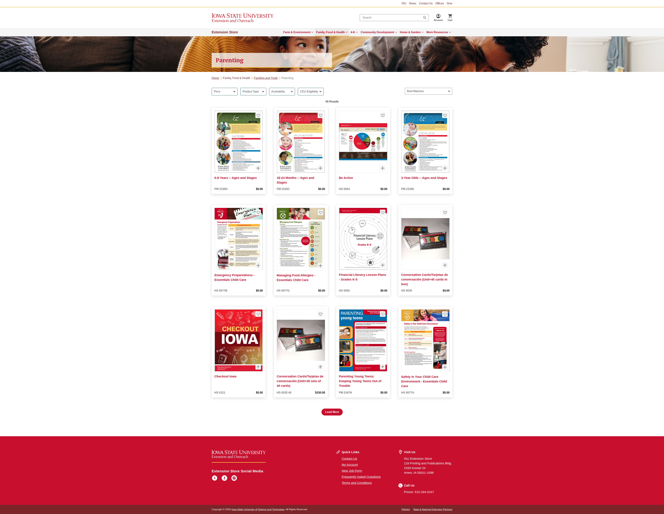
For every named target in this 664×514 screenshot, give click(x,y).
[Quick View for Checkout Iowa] (258, 367)
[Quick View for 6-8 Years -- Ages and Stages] (258, 168)
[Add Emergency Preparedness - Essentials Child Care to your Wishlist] (258, 212)
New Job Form (352, 471)
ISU (404, 3)
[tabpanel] (332, 250)
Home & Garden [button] (410, 32)
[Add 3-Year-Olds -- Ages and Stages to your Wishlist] (445, 115)
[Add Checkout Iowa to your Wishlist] (258, 314)
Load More (332, 411)
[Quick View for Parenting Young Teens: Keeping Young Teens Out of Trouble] (382, 367)
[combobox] (394, 17)
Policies (406, 509)
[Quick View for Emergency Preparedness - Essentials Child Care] (258, 265)
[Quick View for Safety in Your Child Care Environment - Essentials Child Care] (445, 367)
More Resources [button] (437, 32)
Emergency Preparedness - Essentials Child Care (234, 277)
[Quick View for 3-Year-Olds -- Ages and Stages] (445, 168)
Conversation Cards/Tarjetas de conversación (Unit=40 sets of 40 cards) (300, 381)
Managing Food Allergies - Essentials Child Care (296, 278)
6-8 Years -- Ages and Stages (235, 178)
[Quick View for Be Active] (382, 168)
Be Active (346, 178)
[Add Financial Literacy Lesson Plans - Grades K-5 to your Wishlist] (382, 212)
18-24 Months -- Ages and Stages (295, 180)
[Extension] (243, 17)
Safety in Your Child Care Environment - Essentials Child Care (424, 381)
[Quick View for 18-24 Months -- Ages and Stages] (320, 168)
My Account (350, 464)
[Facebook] (224, 478)
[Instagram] (234, 478)
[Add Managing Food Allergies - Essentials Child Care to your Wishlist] (320, 212)
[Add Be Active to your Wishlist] (382, 115)
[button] (438, 17)
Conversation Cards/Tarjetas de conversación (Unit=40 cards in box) (424, 279)
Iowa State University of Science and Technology (258, 509)
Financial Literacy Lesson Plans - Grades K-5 (362, 277)
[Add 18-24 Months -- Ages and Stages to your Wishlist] (320, 115)
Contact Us (426, 3)
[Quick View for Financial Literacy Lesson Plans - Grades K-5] (382, 265)
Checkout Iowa (225, 376)
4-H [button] (353, 32)
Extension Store (225, 32)
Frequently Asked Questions (361, 477)
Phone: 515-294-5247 (419, 492)
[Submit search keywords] (424, 17)
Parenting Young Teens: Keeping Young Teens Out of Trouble (360, 381)
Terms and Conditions (357, 483)
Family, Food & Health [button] (330, 32)
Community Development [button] (377, 32)
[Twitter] (215, 478)
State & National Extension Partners (432, 509)
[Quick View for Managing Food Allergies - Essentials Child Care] (320, 265)
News (412, 3)
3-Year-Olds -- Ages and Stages (424, 178)
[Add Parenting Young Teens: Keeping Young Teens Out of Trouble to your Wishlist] (382, 314)
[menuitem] (298, 32)
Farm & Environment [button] (296, 32)
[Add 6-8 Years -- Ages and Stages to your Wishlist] (258, 115)
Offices (439, 3)
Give (449, 3)
